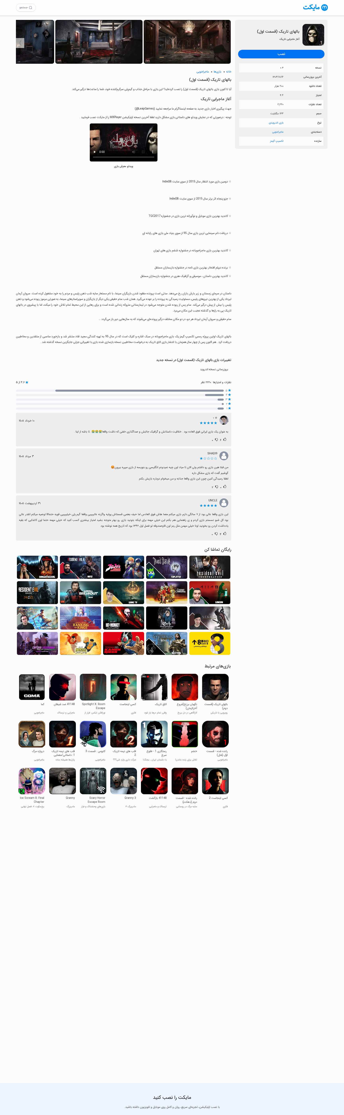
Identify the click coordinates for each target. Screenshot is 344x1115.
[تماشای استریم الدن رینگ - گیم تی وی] (123, 593)
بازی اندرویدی (276, 123)
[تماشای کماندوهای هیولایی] (166, 593)
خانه (228, 71)
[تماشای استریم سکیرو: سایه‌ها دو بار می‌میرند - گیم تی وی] (209, 619)
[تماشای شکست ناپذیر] (80, 644)
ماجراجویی (277, 132)
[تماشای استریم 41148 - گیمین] (209, 593)
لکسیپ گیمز (276, 141)
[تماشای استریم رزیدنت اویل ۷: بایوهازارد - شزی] (37, 593)
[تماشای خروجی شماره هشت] (209, 644)
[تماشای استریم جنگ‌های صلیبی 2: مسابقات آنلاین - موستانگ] (166, 644)
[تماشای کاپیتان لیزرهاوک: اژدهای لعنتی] (37, 644)
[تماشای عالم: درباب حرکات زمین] (166, 619)
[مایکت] (315, 11)
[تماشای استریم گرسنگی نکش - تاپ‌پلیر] (166, 568)
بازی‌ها (217, 71)
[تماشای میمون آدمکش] (123, 619)
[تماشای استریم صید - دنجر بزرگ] (37, 568)
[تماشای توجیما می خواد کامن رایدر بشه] (123, 644)
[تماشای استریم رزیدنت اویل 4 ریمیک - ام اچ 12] (80, 568)
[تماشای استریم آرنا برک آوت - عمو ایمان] (80, 593)
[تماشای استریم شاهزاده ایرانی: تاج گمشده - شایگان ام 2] (37, 619)
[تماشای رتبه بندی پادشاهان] (80, 619)
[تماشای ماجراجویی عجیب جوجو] (123, 568)
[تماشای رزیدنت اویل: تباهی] (209, 568)
